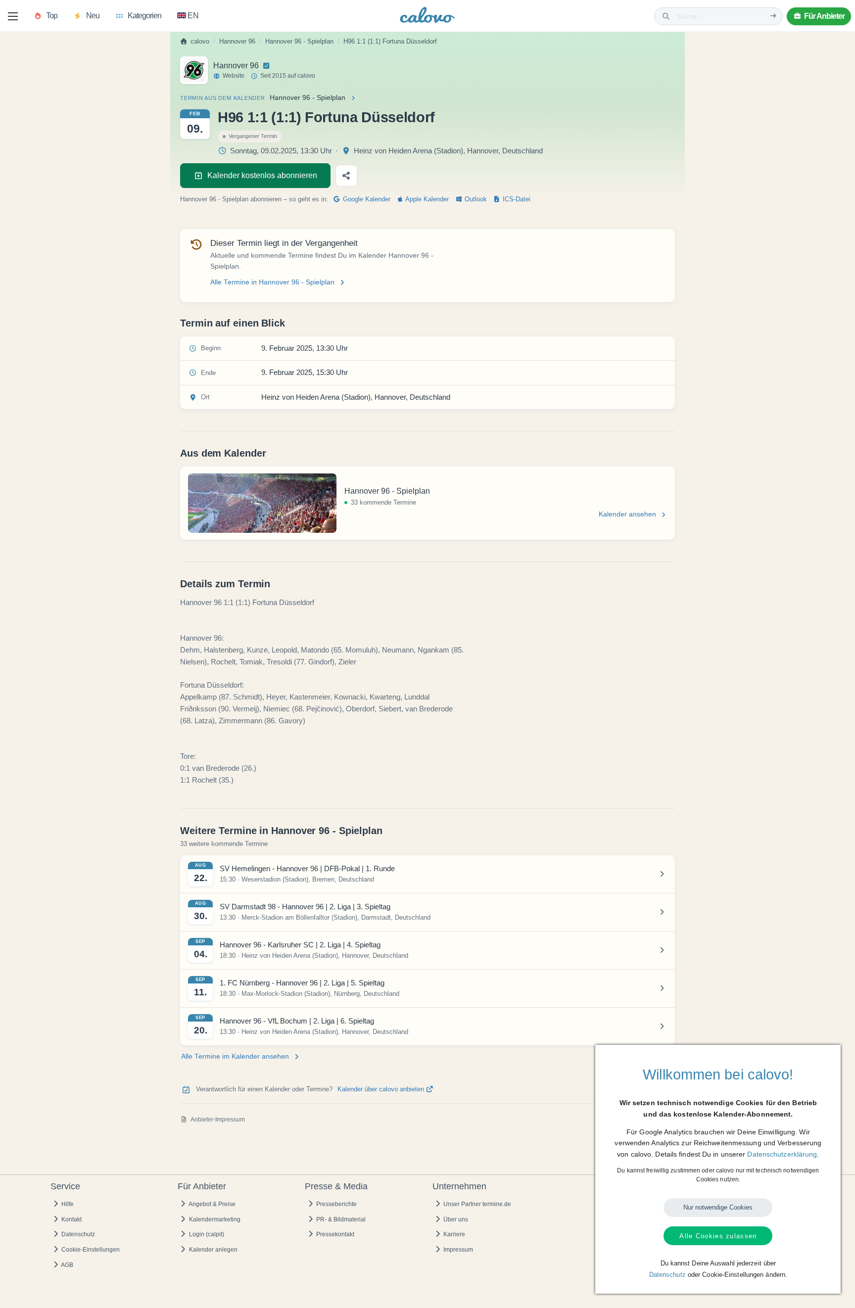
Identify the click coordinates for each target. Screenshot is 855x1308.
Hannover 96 (237, 41)
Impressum (457, 1249)
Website (233, 76)
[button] (13, 16)
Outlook (475, 199)
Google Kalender (365, 199)
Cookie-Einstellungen (90, 1249)
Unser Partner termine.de (476, 1204)
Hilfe (67, 1204)
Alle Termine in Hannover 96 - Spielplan (272, 282)
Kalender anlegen (213, 1249)
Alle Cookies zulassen (718, 1236)
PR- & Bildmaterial (340, 1219)
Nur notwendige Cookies (718, 1207)
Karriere (453, 1234)
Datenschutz (77, 1234)
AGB (66, 1264)
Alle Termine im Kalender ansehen (235, 1056)
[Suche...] (773, 16)
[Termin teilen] (346, 176)
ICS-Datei (515, 199)
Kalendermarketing (214, 1219)
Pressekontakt (334, 1234)
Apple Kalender (426, 199)
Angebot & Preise (212, 1204)
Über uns (455, 1219)
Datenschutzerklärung (782, 1154)
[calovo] (427, 17)
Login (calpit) (206, 1234)
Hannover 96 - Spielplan (299, 41)
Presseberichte (336, 1204)
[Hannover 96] (194, 70)
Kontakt (71, 1219)
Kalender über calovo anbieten (381, 1089)
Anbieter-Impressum (217, 1119)
